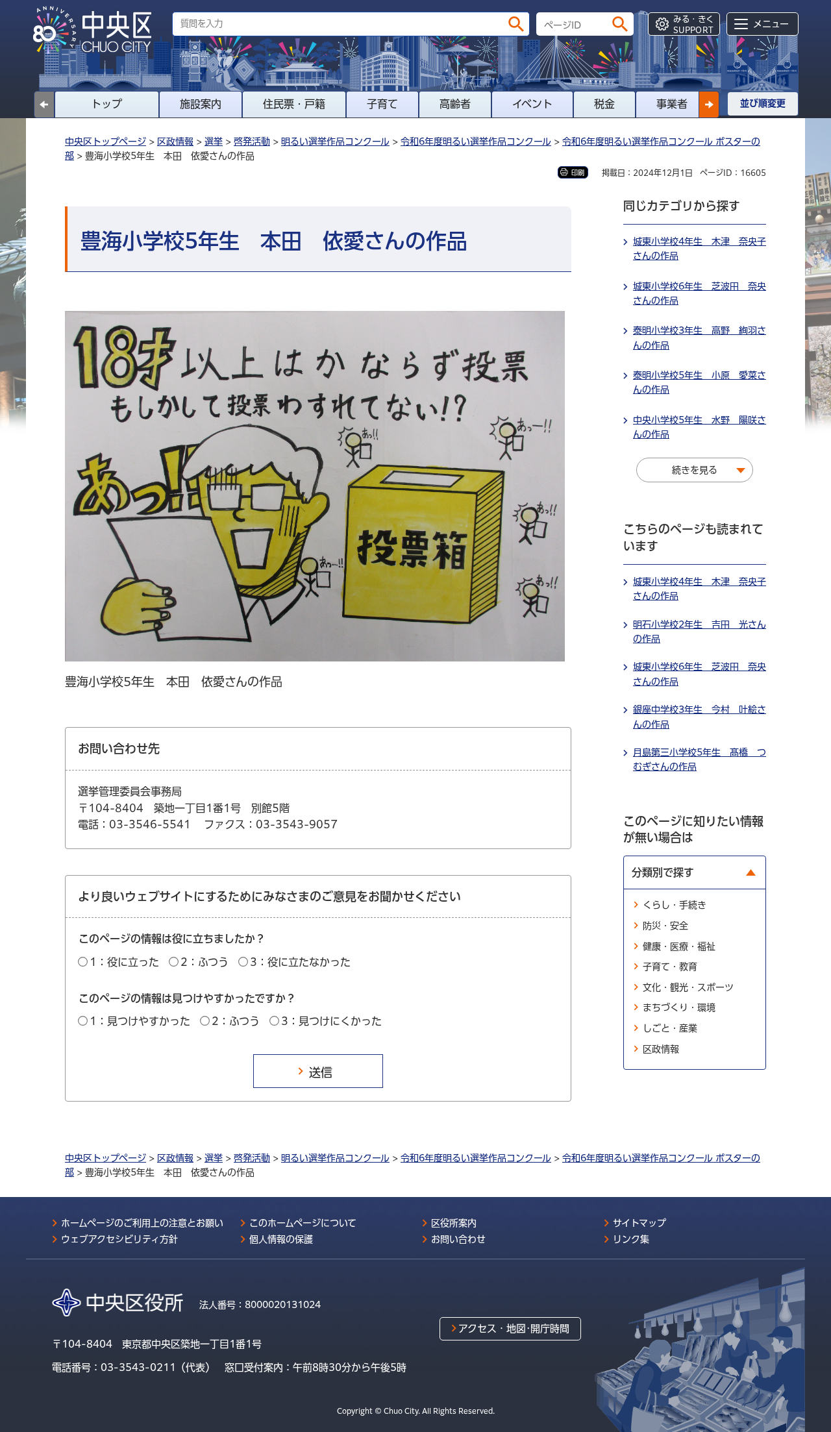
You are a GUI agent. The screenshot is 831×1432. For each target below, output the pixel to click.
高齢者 (455, 104)
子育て (382, 104)
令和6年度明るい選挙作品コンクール (476, 141)
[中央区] (97, 30)
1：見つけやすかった (140, 1021)
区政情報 (175, 141)
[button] (709, 104)
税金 (604, 104)
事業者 (672, 104)
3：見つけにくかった (331, 1021)
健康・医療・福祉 (679, 946)
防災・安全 (665, 925)
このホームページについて (302, 1223)
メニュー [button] (771, 24)
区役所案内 (454, 1223)
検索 (516, 24)
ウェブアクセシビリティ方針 (119, 1239)
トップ (106, 104)
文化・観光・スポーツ (688, 987)
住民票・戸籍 (294, 104)
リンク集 (631, 1239)
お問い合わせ (458, 1239)
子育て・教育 (670, 966)
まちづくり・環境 (679, 1007)
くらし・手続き (674, 904)
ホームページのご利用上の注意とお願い (142, 1223)
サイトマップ (639, 1223)
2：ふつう (204, 962)
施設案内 (200, 104)
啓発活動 (252, 141)
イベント (532, 104)
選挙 (214, 141)
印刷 (577, 172)
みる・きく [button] (693, 24)
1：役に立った (124, 962)
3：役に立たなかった (300, 962)
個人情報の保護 (281, 1239)
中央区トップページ (105, 141)
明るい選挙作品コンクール (335, 141)
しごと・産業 (670, 1028)
